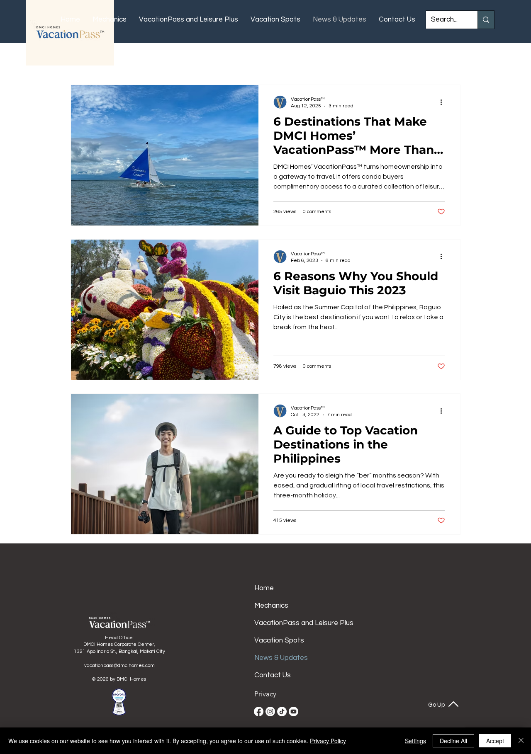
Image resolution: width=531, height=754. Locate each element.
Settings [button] (415, 741)
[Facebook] (258, 711)
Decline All (453, 741)
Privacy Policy (328, 741)
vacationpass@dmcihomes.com (119, 665)
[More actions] (444, 102)
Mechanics (271, 605)
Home (264, 588)
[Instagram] (270, 711)
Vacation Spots (279, 640)
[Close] (521, 740)
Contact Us (272, 675)
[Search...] (485, 20)
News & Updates (280, 658)
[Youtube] (293, 711)
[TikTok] (282, 711)
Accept (495, 741)
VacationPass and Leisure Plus (280, 623)
